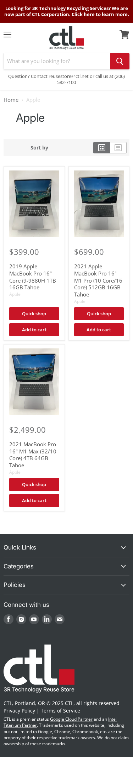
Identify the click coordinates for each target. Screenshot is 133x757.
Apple (15, 294)
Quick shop (34, 313)
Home (11, 100)
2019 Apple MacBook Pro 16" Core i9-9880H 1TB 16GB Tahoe (32, 277)
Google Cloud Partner (71, 719)
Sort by (39, 148)
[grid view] (101, 147)
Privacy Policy (19, 710)
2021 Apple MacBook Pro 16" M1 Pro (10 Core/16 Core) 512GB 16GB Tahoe (98, 280)
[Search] (119, 61)
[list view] (118, 147)
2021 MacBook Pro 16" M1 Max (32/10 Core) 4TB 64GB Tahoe (32, 455)
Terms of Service (60, 710)
